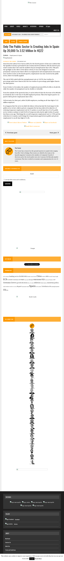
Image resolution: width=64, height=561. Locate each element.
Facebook (17, 519)
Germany (7, 282)
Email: (32, 174)
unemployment (55, 286)
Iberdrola (25, 283)
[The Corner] (32, 3)
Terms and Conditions (10, 550)
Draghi (56, 276)
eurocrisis (26, 279)
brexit (29, 276)
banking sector (14, 276)
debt (47, 276)
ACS (4, 276)
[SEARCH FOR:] (51, 34)
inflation (37, 283)
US (4, 289)
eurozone (37, 279)
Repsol (19, 286)
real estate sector (8, 286)
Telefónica (45, 286)
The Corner (12, 61)
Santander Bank (25, 286)
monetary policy (53, 283)
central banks (33, 276)
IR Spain (48, 26)
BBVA (25, 276)
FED (43, 279)
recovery (15, 286)
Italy (42, 283)
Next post (53, 133)
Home (6, 41)
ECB (5, 279)
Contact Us (8, 542)
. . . (59, 26)
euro (22, 279)
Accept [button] (32, 558)
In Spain (13, 41)
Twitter (16, 524)
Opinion (41, 26)
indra (32, 282)
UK (50, 286)
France (51, 279)
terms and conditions (18, 180)
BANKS (21, 276)
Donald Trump (52, 276)
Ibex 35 (29, 282)
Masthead (7, 539)
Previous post (12, 133)
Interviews (33, 26)
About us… (57, 30)
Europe (12, 26)
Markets (25, 26)
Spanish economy (23, 41)
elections (15, 280)
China (39, 276)
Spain (5, 26)
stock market (38, 286)
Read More (38, 558)
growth (19, 283)
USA (7, 290)
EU (19, 279)
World (18, 26)
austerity (7, 276)
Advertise (7, 546)
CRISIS (43, 276)
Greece (13, 282)
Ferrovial (47, 279)
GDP (54, 279)
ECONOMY (10, 279)
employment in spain (16, 55)
